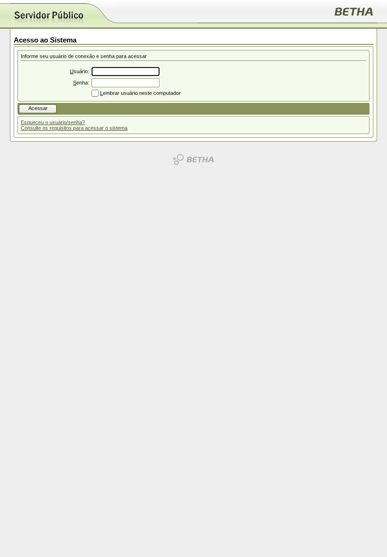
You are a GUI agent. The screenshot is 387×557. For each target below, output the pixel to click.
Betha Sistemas (193, 159)
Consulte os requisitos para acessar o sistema (74, 128)
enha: (81, 82)
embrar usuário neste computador (140, 93)
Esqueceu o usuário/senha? (53, 122)
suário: (79, 71)
